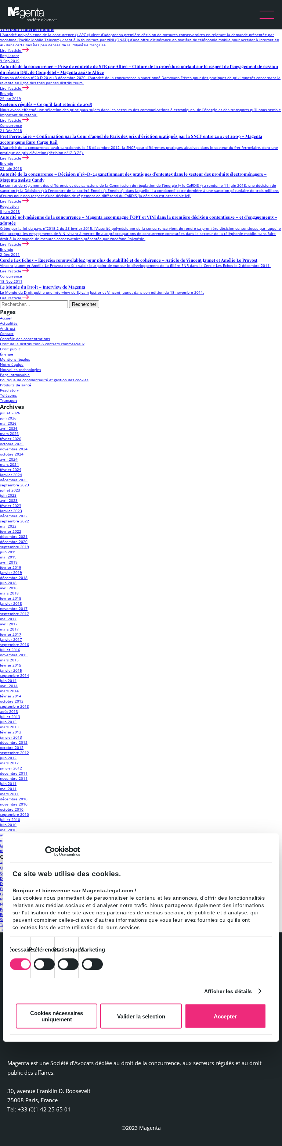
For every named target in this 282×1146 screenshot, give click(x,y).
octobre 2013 (12, 701)
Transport (8, 400)
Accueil (6, 318)
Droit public (10, 348)
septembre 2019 (14, 546)
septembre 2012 (14, 752)
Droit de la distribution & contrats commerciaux (42, 343)
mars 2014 (9, 690)
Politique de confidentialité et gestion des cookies (44, 379)
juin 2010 (8, 824)
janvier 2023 (11, 510)
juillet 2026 (10, 412)
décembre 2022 (14, 515)
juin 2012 (8, 757)
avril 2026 (9, 428)
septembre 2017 (14, 613)
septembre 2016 (14, 644)
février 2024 (10, 469)
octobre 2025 (12, 443)
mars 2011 (9, 793)
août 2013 (9, 711)
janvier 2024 (11, 474)
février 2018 (10, 598)
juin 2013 (8, 721)
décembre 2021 (14, 536)
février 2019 (10, 567)
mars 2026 (9, 433)
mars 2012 (9, 762)
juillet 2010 (10, 819)
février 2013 (10, 732)
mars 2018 (9, 593)
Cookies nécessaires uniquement (56, 1016)
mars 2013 (9, 726)
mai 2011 (8, 788)
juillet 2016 (10, 649)
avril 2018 (9, 587)
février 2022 (10, 531)
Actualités (9, 323)
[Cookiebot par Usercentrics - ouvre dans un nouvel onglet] (48, 851)
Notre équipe (12, 364)
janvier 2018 (11, 603)
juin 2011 (8, 783)
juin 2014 (8, 680)
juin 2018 (8, 582)
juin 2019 (8, 551)
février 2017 (10, 634)
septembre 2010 (14, 814)
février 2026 (10, 438)
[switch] (44, 964)
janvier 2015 (11, 670)
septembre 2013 (14, 706)
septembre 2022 (14, 521)
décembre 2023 (14, 479)
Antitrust (7, 328)
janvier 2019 (11, 572)
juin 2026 (8, 418)
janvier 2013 (11, 737)
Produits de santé (15, 385)
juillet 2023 (10, 490)
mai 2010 (8, 829)
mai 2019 (8, 557)
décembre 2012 (14, 742)
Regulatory (9, 390)
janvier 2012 (11, 768)
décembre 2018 (14, 577)
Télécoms (8, 395)
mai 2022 (8, 526)
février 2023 (10, 505)
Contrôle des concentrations (25, 338)
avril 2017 (9, 623)
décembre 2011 (14, 773)
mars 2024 (9, 464)
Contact (7, 333)
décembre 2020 (14, 541)
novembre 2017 (14, 608)
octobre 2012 (12, 747)
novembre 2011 (14, 778)
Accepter (225, 1016)
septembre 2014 (14, 675)
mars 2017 (9, 629)
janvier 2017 (11, 639)
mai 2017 (8, 618)
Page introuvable (15, 374)
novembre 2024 (14, 448)
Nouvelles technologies (20, 369)
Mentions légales (15, 359)
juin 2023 (8, 495)
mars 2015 (9, 660)
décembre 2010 (14, 799)
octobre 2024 (12, 454)
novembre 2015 (14, 654)
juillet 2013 (10, 716)
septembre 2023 (14, 485)
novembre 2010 (14, 804)
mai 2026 (8, 423)
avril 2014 (9, 685)
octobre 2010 (12, 809)
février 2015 (10, 665)
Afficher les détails (228, 991)
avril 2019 (9, 562)
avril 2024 (9, 459)
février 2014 (10, 696)
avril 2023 (9, 500)
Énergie (6, 354)
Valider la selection (141, 1016)
